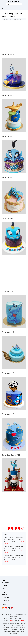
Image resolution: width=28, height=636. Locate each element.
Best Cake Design (14, 1)
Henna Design (5, 582)
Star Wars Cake (6, 600)
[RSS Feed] (3, 609)
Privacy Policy (5, 588)
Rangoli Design (5, 585)
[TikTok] (9, 609)
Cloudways (11, 620)
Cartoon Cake (5, 597)
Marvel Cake (5, 594)
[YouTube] (6, 609)
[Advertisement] (14, 37)
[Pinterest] (12, 609)
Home (4, 19)
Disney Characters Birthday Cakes (12, 19)
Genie (21, 19)
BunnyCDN (22, 620)
